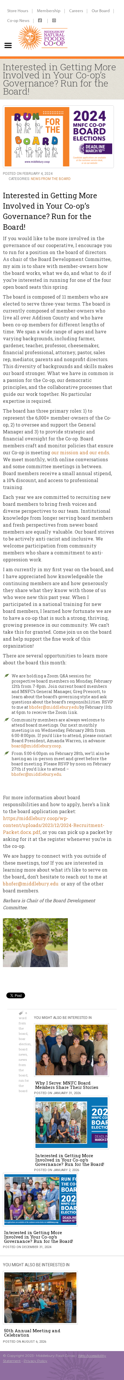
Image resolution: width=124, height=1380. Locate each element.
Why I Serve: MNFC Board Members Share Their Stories (66, 1085)
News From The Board (51, 179)
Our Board (101, 10)
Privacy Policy (35, 1361)
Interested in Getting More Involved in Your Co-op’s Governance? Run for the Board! (69, 1160)
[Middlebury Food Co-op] (42, 28)
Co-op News (18, 20)
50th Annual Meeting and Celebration (32, 1333)
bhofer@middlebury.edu (54, 707)
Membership (49, 10)
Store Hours (17, 10)
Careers (76, 10)
